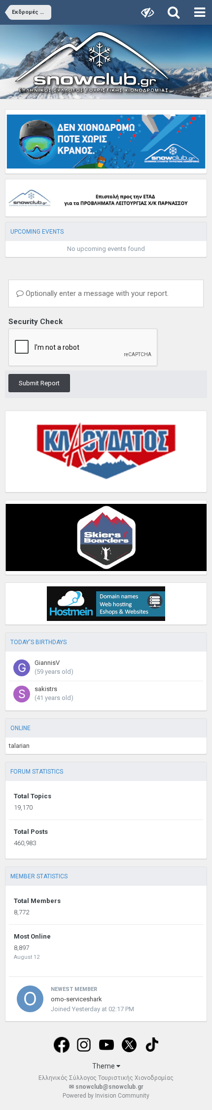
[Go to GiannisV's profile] (21, 667)
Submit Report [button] (39, 383)
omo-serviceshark (76, 999)
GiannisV (47, 662)
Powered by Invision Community (106, 1095)
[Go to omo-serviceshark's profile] (30, 999)
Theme (104, 1066)
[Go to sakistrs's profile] (21, 694)
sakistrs (46, 689)
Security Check (35, 321)
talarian (19, 745)
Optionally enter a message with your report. (96, 293)
